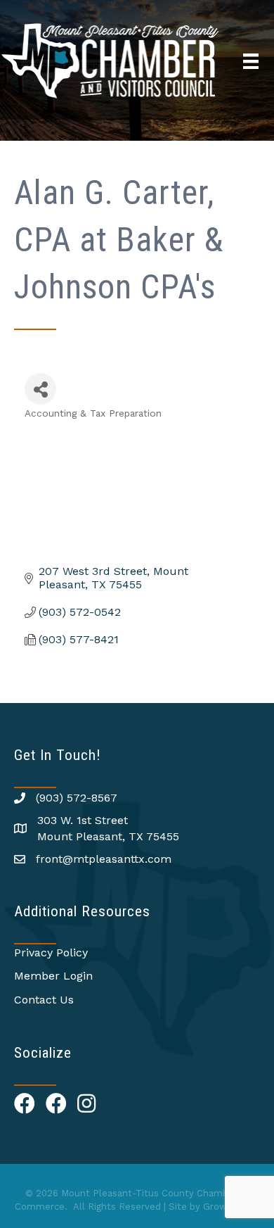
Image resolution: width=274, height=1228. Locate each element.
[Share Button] (40, 389)
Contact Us (44, 999)
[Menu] (251, 61)
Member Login (53, 975)
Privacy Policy (51, 952)
